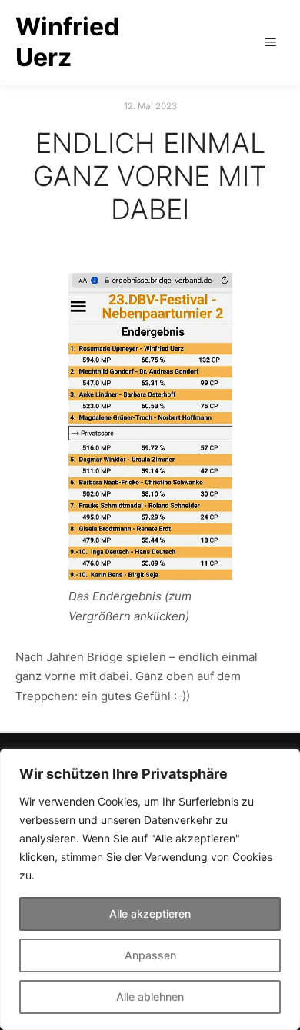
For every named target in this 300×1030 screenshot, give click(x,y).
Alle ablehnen (150, 996)
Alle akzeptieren (150, 913)
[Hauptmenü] (271, 42)
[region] (150, 889)
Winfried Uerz (67, 42)
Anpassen (150, 955)
